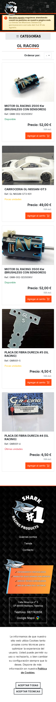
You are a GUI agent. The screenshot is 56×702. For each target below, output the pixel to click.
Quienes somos (28, 536)
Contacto (28, 549)
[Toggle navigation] (48, 6)
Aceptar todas (28, 685)
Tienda (28, 543)
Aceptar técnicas (28, 691)
